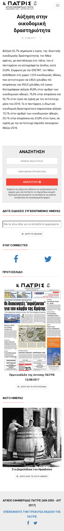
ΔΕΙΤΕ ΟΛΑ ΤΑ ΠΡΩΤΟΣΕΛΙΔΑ (33, 387)
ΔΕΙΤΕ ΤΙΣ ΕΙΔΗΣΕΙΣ (33, 234)
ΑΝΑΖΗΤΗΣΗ (31, 182)
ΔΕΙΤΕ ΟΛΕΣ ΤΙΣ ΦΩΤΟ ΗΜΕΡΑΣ (34, 476)
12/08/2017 (30, 38)
